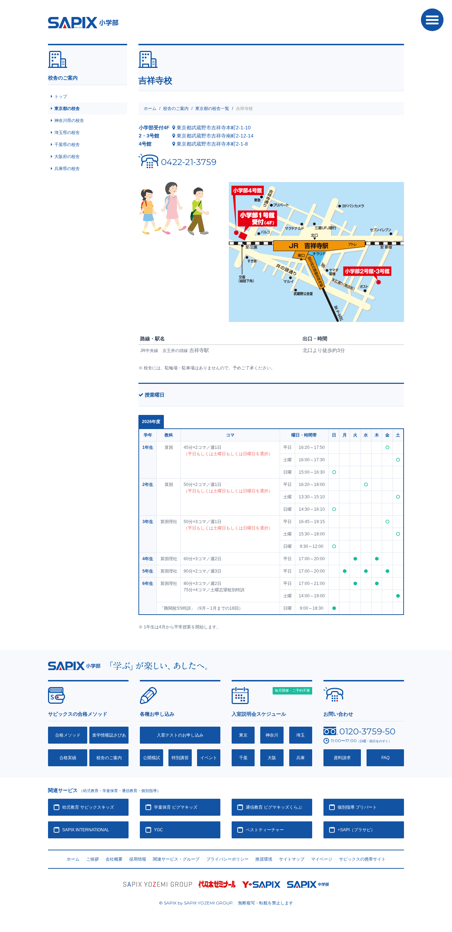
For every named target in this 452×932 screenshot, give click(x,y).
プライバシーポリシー (227, 859)
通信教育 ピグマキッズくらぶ (274, 807)
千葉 (243, 757)
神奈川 (272, 735)
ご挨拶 (92, 859)
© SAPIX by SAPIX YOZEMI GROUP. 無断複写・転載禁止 (226, 902)
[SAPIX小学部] (74, 665)
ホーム (150, 108)
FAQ (385, 757)
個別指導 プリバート (357, 807)
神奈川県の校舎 (69, 120)
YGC (158, 829)
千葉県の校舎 (67, 144)
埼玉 (300, 735)
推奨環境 (263, 859)
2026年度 (151, 421)
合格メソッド (68, 735)
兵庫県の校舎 (67, 168)
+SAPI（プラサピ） (356, 829)
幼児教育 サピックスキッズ (88, 807)
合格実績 (67, 757)
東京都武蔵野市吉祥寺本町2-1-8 (212, 144)
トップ (60, 96)
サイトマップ (291, 859)
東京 (243, 735)
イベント (208, 757)
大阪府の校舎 (67, 156)
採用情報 (137, 859)
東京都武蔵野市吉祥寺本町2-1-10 (214, 127)
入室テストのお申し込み (180, 735)
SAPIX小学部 (83, 22)
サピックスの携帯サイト (362, 859)
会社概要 (114, 859)
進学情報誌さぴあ (109, 735)
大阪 (272, 757)
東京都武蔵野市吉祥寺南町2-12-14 (215, 136)
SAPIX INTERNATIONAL (85, 829)
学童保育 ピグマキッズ (175, 807)
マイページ (321, 859)
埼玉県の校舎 (67, 132)
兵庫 (300, 757)
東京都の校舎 (67, 108)
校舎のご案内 (176, 108)
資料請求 (342, 757)
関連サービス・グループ (176, 859)
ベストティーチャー (265, 829)
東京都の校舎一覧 (212, 108)
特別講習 (180, 757)
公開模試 (151, 757)
